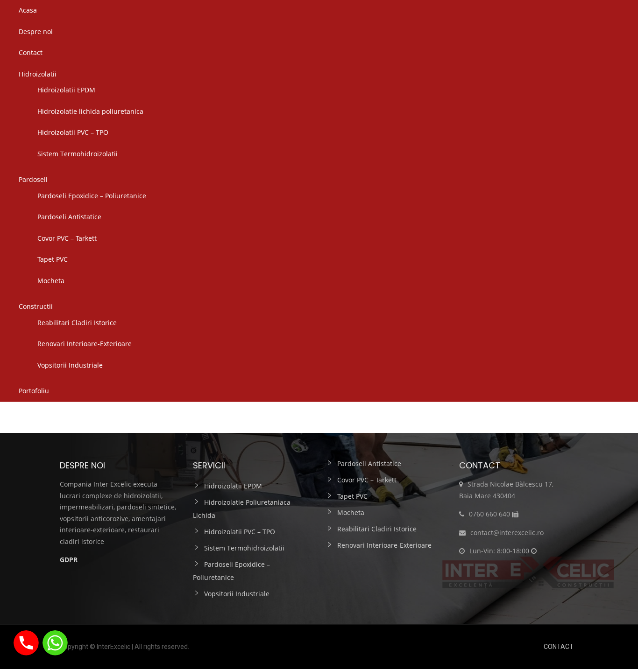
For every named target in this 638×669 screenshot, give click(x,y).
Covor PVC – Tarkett (67, 238)
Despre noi (36, 31)
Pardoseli (33, 179)
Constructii (36, 306)
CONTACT (559, 646)
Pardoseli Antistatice (69, 216)
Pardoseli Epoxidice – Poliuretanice (91, 195)
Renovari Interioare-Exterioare (84, 343)
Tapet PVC (52, 259)
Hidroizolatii (38, 74)
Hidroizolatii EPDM (66, 89)
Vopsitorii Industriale (70, 365)
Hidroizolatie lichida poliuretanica (90, 111)
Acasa (28, 10)
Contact (31, 52)
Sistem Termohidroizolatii (77, 153)
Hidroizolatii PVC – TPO (72, 132)
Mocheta (50, 280)
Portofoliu (34, 390)
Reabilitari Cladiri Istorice (77, 322)
